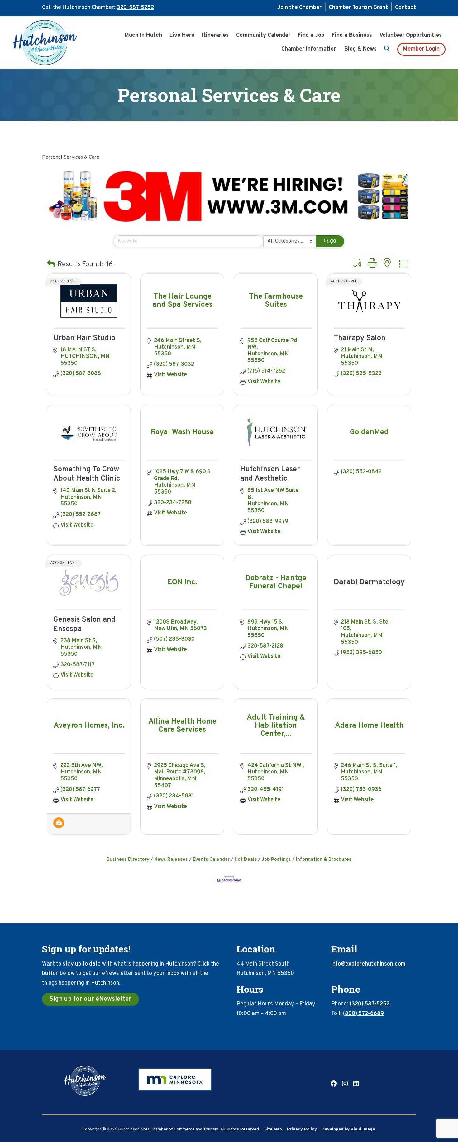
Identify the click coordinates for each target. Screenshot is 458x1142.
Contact (405, 7)
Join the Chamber (299, 7)
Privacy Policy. (302, 1129)
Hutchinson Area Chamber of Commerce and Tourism (54, 42)
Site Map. (273, 1129)
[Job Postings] (58, 827)
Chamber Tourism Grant (358, 7)
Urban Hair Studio (84, 338)
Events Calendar (211, 859)
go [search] (333, 241)
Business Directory (128, 859)
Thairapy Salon (359, 338)
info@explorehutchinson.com (368, 964)
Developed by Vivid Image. (349, 1129)
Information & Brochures (323, 859)
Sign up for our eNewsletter (90, 999)
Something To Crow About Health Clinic (86, 474)
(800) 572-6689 (363, 1013)
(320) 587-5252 (369, 1004)
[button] (51, 264)
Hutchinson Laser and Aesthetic (270, 474)
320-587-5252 (135, 7)
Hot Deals (246, 859)
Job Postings (276, 859)
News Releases (171, 859)
